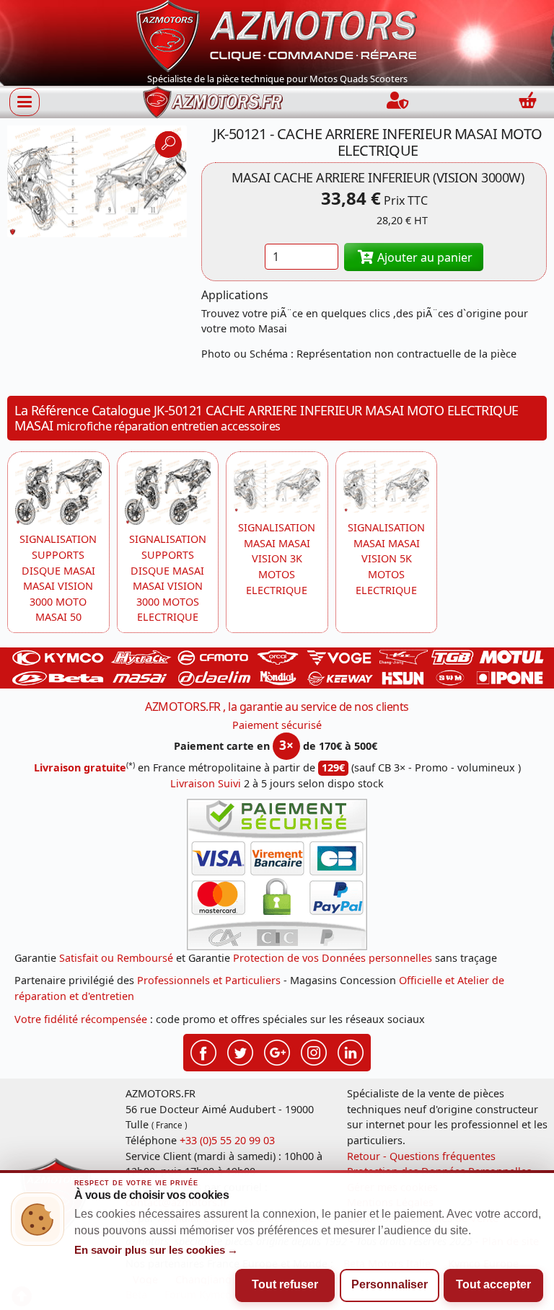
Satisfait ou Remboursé (116, 958)
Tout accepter (493, 1284)
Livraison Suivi (205, 783)
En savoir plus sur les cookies (156, 1250)
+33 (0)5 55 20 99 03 (227, 1140)
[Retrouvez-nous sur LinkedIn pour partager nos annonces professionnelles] (351, 1051)
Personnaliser (389, 1284)
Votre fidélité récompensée (80, 1019)
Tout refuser (285, 1284)
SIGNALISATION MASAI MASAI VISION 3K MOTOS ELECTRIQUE (276, 558)
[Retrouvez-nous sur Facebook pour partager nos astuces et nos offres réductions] (203, 1051)
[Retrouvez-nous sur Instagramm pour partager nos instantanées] (314, 1051)
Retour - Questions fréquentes (421, 1156)
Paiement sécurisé (277, 725)
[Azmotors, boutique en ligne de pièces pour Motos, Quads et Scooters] (277, 35)
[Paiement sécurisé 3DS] (277, 874)
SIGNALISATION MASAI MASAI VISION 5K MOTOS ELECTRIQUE (386, 558)
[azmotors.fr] (213, 102)
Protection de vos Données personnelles (332, 958)
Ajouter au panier (423, 257)
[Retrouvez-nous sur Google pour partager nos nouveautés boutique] (277, 1051)
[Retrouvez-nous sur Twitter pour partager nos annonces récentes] (240, 1051)
